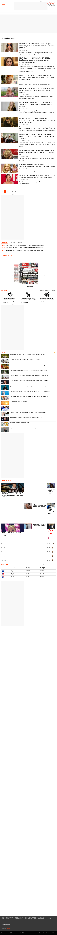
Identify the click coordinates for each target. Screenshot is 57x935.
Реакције (19, 242)
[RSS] (55, 352)
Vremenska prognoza (7, 540)
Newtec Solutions (46, 932)
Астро (53, 290)
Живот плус (14, 922)
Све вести (4, 352)
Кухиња (19, 922)
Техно (40, 922)
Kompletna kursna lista (49, 564)
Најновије (4, 242)
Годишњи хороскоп (44, 290)
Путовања (24, 922)
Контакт (8, 928)
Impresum (4, 928)
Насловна (4, 922)
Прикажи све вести (8, 255)
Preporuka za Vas (6, 480)
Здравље (9, 922)
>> (15, 191)
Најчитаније (12, 242)
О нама (52, 922)
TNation (53, 932)
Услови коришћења (6, 924)
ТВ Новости (47, 922)
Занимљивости (34, 922)
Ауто (43, 922)
